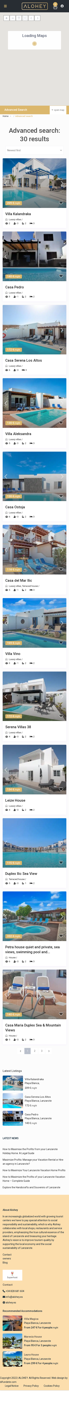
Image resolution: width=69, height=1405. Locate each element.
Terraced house (30, 586)
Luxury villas (15, 219)
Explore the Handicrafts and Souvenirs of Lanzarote (31, 1187)
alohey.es (10, 1302)
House (12, 957)
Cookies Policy (52, 1385)
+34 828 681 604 (14, 1291)
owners (7, 1258)
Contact (7, 1254)
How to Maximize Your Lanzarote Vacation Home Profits (34, 1170)
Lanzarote (46, 1100)
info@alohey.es (14, 1296)
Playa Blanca (32, 1083)
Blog (5, 1262)
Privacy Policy (31, 1385)
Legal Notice (12, 1385)
